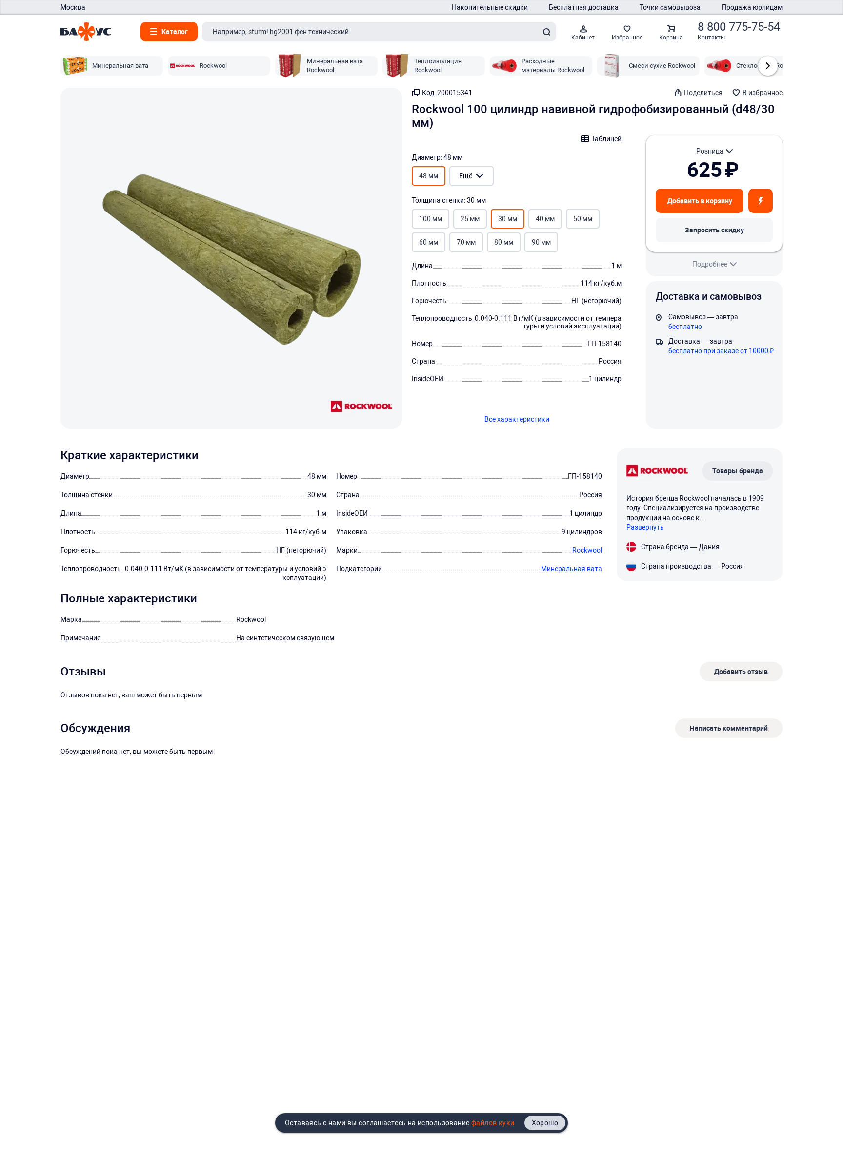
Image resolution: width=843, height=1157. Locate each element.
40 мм (545, 219)
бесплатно (685, 326)
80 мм (503, 242)
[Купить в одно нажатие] (760, 201)
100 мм (430, 219)
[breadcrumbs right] (768, 66)
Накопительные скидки (490, 7)
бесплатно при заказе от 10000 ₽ (721, 351)
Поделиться (703, 92)
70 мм (466, 242)
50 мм (582, 219)
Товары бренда (737, 470)
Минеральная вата (571, 569)
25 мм (470, 219)
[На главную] (85, 32)
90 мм (541, 242)
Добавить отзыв (741, 671)
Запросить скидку (714, 229)
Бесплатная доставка (584, 7)
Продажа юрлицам (752, 7)
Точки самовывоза (670, 7)
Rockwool (587, 550)
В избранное (763, 92)
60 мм (428, 242)
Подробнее (709, 264)
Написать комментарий (729, 728)
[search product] (546, 32)
